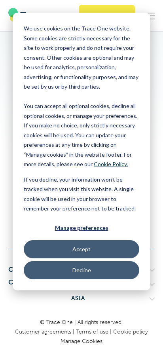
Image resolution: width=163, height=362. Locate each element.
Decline (81, 270)
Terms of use (93, 331)
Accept (81, 249)
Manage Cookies (81, 341)
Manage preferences (81, 227)
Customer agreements (44, 331)
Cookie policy (130, 331)
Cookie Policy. (111, 164)
